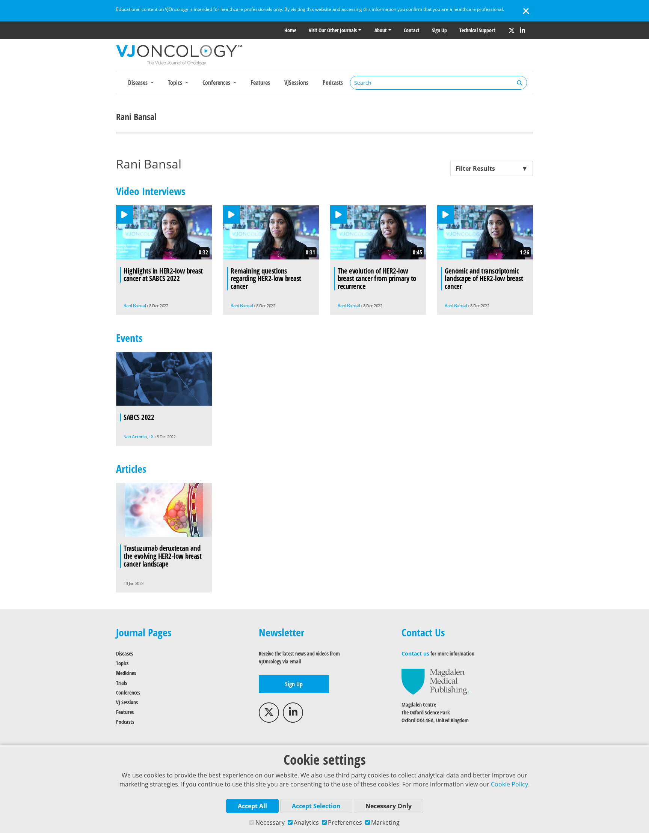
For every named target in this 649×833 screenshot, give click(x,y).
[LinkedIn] (522, 30)
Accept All (252, 806)
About (380, 30)
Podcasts (333, 82)
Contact (412, 30)
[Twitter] (511, 30)
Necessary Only (388, 806)
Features (260, 82)
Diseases (124, 653)
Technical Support (477, 30)
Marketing (385, 822)
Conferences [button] (217, 82)
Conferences (128, 692)
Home (290, 30)
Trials (121, 682)
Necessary (270, 822)
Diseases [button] (138, 82)
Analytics (306, 822)
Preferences (345, 822)
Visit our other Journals (333, 30)
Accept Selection (316, 806)
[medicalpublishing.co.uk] (435, 681)
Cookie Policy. (510, 784)
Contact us (415, 653)
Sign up (439, 30)
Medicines (126, 673)
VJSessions (296, 82)
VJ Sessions (127, 702)
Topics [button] (176, 82)
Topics (122, 663)
